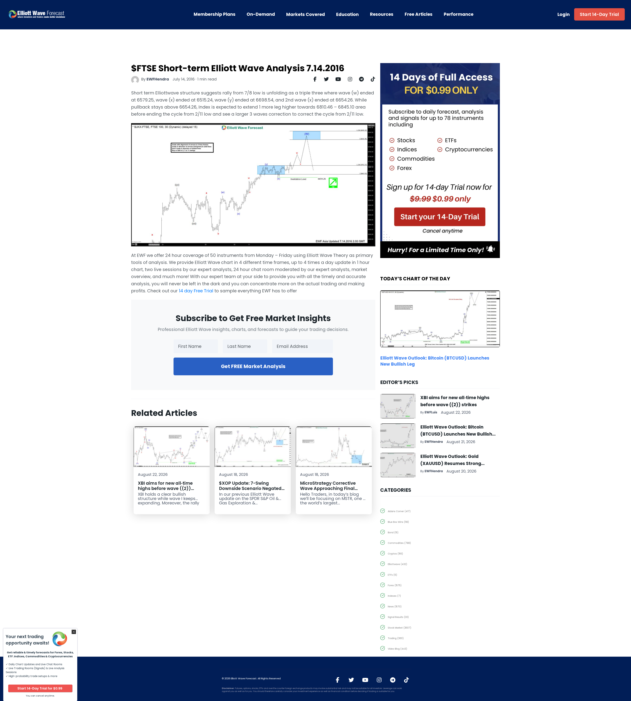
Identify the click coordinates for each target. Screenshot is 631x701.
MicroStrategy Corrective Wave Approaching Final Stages (328, 488)
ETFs (392, 575)
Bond (393, 532)
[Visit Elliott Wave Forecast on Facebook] (337, 680)
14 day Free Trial (196, 291)
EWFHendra (158, 79)
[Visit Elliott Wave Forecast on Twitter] (351, 680)
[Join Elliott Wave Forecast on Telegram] (393, 680)
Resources (381, 14)
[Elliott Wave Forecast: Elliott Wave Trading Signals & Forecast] (56, 14)
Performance (458, 14)
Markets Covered (305, 14)
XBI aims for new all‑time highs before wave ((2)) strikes (165, 488)
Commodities (399, 543)
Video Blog (397, 648)
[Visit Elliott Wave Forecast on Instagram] (379, 680)
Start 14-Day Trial (599, 14)
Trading (396, 638)
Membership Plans (214, 14)
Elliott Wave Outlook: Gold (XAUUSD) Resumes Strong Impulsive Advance (450, 463)
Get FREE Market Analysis (253, 366)
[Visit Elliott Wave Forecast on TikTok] (406, 680)
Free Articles (418, 14)
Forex (395, 585)
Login (563, 14)
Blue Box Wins (398, 522)
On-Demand (261, 14)
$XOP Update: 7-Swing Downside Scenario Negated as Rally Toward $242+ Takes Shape (251, 491)
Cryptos (395, 553)
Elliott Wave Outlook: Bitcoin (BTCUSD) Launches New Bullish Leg (456, 434)
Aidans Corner (399, 511)
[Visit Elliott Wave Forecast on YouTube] (365, 680)
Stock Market (399, 627)
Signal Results (398, 617)
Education (347, 14)
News (395, 606)
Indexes (394, 596)
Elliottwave (397, 564)
